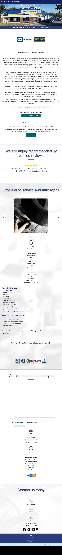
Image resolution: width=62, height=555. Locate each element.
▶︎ (58, 217)
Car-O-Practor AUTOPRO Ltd (10, 2)
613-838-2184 (45, 27)
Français (59, 4)
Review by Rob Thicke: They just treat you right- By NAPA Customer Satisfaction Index (31, 169)
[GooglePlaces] (37, 529)
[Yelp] (33, 529)
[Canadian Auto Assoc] (33, 361)
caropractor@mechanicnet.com (31, 514)
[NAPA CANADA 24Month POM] (28, 361)
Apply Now (31, 135)
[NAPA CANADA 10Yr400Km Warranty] (23, 361)
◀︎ (3, 217)
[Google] (29, 529)
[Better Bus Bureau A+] (44, 361)
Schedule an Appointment (31, 115)
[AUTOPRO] (18, 361)
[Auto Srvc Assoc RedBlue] (38, 361)
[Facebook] (25, 529)
